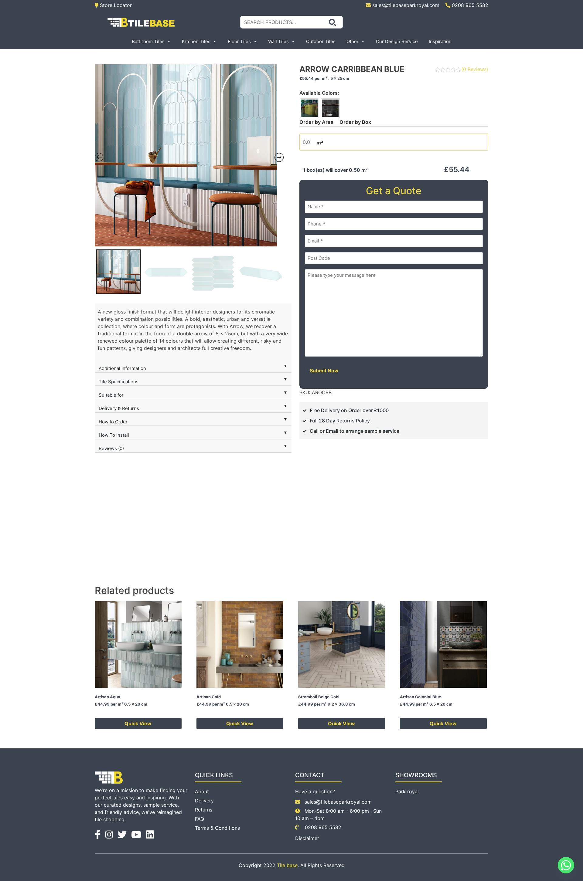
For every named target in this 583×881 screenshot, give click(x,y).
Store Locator (115, 5)
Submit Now (324, 371)
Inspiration (440, 41)
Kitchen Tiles (196, 41)
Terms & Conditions (217, 828)
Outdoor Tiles (321, 41)
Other (352, 41)
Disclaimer (307, 838)
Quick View (138, 723)
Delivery (204, 801)
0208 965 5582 (469, 5)
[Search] (332, 22)
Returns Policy (353, 421)
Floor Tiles (239, 41)
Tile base (287, 865)
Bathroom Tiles (148, 41)
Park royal (407, 791)
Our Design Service (397, 41)
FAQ (199, 819)
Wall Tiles (278, 41)
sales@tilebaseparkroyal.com (405, 5)
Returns (203, 810)
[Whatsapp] (566, 865)
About (202, 791)
